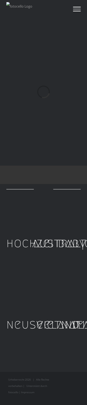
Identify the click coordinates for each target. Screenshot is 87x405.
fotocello (13, 392)
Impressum (27, 392)
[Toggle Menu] (77, 9)
